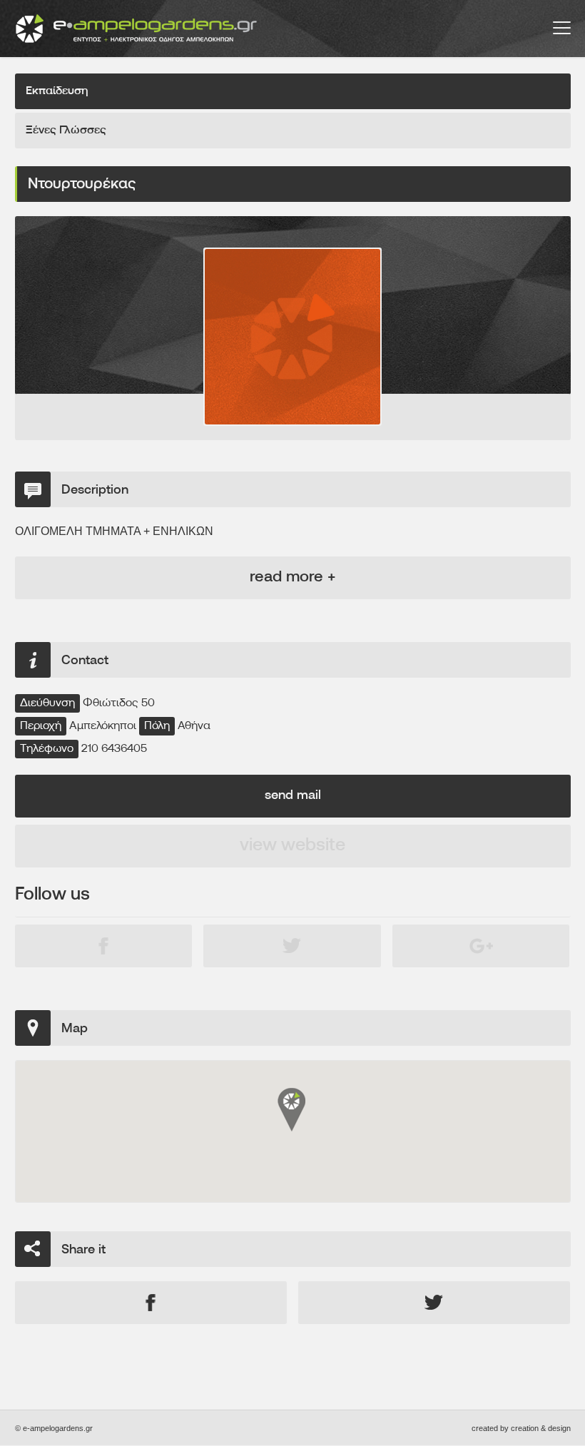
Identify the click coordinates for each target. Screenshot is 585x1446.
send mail (293, 796)
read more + (292, 577)
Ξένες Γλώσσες (66, 130)
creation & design (541, 1428)
